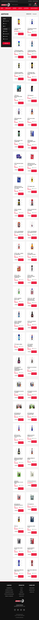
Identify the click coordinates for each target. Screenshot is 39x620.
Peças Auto (21, 596)
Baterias (14, 8)
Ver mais (16, 33)
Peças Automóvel (34, 8)
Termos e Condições (9, 596)
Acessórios (26, 8)
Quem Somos (31, 588)
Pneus (2, 8)
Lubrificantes (8, 8)
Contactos (32, 592)
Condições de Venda (9, 592)
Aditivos (20, 8)
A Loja (21, 588)
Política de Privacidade (9, 594)
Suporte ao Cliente (9, 590)
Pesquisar (6, 43)
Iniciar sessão (35, 1)
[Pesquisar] (30, 4)
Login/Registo (9, 588)
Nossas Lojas (32, 590)
